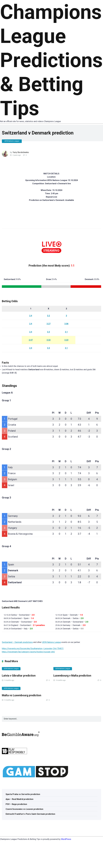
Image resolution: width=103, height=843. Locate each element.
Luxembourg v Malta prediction (72, 675)
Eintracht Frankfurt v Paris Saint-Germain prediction (30, 814)
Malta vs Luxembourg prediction (21, 695)
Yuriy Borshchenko (21, 152)
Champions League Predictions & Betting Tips (51, 60)
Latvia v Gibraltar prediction (19, 675)
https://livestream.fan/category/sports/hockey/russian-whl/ (28, 652)
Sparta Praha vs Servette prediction (23, 794)
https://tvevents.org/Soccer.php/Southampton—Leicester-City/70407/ (33, 648)
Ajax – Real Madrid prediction (19, 799)
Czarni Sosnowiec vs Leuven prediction (24, 809)
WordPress (66, 839)
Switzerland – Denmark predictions (17, 642)
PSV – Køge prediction (16, 804)
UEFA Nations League (11, 141)
